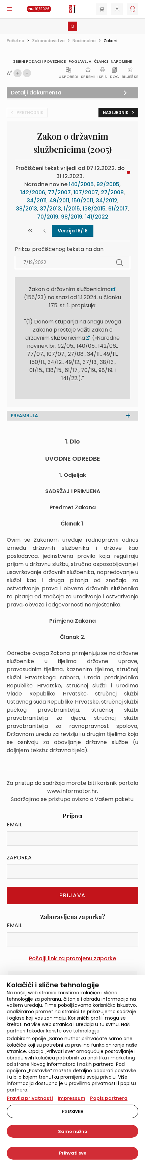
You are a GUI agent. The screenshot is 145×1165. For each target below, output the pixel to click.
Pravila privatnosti (30, 1098)
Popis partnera (108, 1098)
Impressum (71, 1098)
